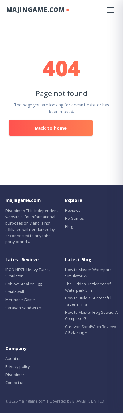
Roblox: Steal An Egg (23, 284)
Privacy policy (17, 366)
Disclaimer (14, 374)
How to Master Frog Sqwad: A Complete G (91, 315)
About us (13, 358)
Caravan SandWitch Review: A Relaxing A (90, 329)
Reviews (72, 210)
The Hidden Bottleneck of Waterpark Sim (88, 287)
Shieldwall (14, 292)
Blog (69, 226)
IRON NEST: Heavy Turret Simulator (27, 273)
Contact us (14, 382)
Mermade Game (20, 299)
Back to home (51, 128)
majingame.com (35, 9)
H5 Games (74, 218)
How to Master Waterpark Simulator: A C (88, 273)
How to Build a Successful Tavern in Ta (88, 301)
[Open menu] (110, 10)
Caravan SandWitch (23, 307)
